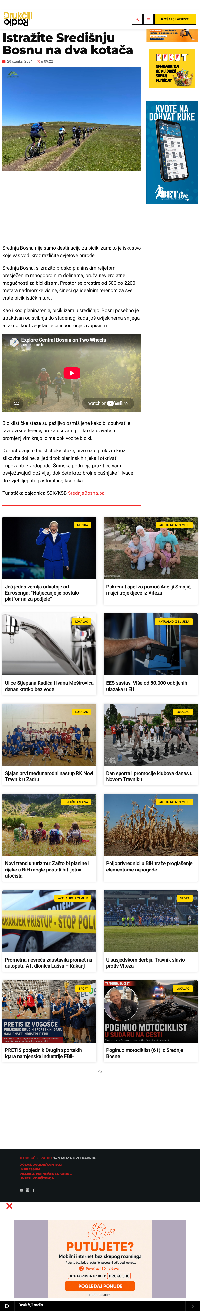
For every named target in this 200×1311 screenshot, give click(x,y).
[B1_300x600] (172, 202)
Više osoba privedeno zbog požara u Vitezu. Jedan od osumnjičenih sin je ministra (146, 1147)
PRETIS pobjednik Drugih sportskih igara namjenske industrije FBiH (43, 1053)
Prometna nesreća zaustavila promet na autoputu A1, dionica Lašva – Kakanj (48, 963)
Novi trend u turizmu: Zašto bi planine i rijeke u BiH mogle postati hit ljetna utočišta (47, 870)
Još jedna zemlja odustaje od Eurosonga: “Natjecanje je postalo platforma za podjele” (42, 593)
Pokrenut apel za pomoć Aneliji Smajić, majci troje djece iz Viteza (148, 590)
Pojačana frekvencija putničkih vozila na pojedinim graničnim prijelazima (49, 1144)
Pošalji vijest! (175, 19)
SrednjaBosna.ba (86, 493)
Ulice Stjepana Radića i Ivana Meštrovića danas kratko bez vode (49, 686)
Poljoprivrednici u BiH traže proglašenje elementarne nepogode (149, 867)
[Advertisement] (71, 207)
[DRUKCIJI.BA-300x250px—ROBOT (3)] (172, 86)
